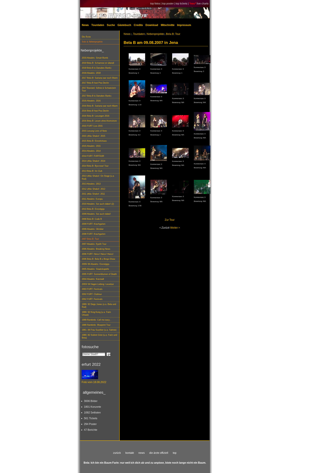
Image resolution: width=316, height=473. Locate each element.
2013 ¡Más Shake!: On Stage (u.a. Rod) (98, 177)
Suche (111, 25)
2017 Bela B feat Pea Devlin (95, 83)
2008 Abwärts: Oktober (93, 229)
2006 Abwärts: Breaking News (96, 249)
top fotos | (156, 3)
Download (151, 25)
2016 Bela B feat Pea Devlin (95, 111)
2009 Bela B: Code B (92, 219)
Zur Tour (169, 219)
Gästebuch (124, 25)
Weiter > (175, 227)
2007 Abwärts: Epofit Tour (94, 244)
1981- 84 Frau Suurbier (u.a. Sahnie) (99, 330)
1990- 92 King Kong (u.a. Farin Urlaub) (96, 313)
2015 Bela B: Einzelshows (94, 141)
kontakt (129, 452)
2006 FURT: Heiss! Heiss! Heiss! (97, 254)
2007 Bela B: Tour (90, 239)
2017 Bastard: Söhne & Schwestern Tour (99, 89)
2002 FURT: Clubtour (92, 294)
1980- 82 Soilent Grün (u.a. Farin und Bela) (99, 336)
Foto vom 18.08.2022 (94, 382)
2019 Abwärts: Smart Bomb (95, 58)
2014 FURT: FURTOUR (93, 156)
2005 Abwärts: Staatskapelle (95, 269)
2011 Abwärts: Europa (92, 199)
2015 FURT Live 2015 (92, 126)
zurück (117, 452)
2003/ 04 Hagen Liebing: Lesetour (98, 284)
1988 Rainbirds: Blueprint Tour (96, 325)
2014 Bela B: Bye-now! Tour (95, 166)
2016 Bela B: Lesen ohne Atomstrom (99, 121)
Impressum (184, 25)
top (174, 452)
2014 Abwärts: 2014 (91, 151)
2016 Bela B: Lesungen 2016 (95, 116)
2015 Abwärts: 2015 (91, 146)
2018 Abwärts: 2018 (91, 73)
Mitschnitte (167, 25)
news (141, 452)
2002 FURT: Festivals (92, 299)
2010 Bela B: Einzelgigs (93, 209)
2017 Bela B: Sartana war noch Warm (100, 78)
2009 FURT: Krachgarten (93, 224)
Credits (138, 25)
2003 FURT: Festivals (92, 289)
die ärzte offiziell (158, 452)
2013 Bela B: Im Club (92, 171)
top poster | (169, 3)
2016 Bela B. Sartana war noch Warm (100, 106)
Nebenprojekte (155, 34)
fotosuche (90, 347)
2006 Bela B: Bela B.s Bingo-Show (98, 259)
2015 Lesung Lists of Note (94, 131)
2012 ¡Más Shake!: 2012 (93, 189)
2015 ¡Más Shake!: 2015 (93, 136)
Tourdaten (97, 25)
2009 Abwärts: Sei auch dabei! (96, 214)
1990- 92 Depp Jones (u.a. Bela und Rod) (99, 305)
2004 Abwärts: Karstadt (93, 279)
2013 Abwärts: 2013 (91, 184)
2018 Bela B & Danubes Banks (96, 68)
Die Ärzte (86, 37)
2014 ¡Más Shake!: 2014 (93, 161)
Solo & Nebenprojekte (92, 41)
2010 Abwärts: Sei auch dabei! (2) (98, 204)
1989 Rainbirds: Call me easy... (97, 320)
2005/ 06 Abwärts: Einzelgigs (95, 264)
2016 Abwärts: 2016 (91, 101)
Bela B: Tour (173, 34)
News (85, 25)
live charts (203, 3)
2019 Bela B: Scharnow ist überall (98, 63)
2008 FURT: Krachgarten (93, 234)
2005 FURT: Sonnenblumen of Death (99, 274)
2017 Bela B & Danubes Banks (96, 96)
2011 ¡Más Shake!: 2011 (93, 194)
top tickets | (182, 3)
